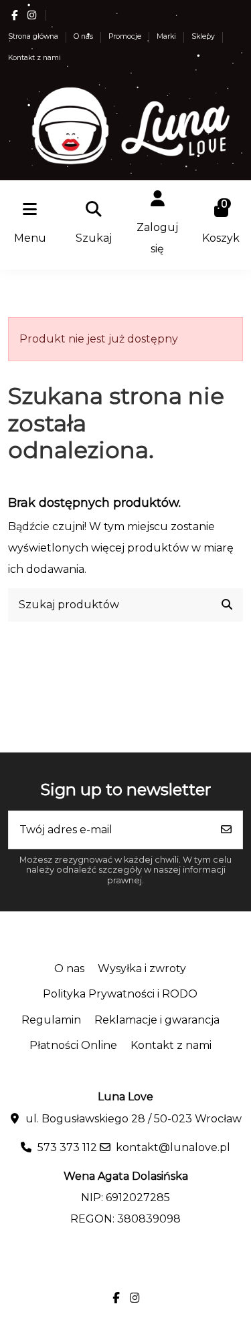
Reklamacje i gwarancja (157, 1020)
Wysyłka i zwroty (142, 968)
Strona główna (34, 36)
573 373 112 (67, 1147)
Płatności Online (73, 1045)
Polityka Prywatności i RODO (120, 993)
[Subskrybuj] (226, 830)
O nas (84, 36)
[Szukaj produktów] (227, 605)
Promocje (125, 36)
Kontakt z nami (34, 57)
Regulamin (51, 1020)
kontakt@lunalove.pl (173, 1147)
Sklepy (204, 36)
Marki (167, 36)
